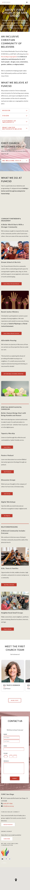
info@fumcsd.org (8, 806)
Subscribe (7, 838)
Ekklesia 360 (4, 863)
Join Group (7, 493)
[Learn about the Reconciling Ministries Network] (5, 851)
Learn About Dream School (11, 283)
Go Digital (7, 515)
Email (5, 746)
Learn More (7, 447)
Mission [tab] (6, 110)
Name (5, 734)
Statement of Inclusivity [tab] (9, 121)
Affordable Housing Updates (13, 373)
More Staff (14, 700)
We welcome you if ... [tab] (13, 160)
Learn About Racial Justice (11, 333)
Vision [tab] (5, 115)
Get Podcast (7, 471)
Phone (6, 753)
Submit (14, 778)
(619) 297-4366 (7, 803)
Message (6, 761)
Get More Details (9, 584)
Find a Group (7, 629)
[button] (16, 880)
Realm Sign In (8, 824)
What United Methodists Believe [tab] (12, 128)
